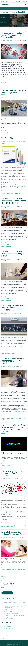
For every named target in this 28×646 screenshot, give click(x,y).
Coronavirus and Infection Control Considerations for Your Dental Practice (12, 35)
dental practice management (10, 633)
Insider (6, 353)
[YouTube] (25, 1)
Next (2, 580)
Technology (7, 465)
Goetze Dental (11, 353)
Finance (23, 525)
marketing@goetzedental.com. (20, 186)
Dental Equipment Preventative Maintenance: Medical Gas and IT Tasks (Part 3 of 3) (13, 200)
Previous (3, 576)
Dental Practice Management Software (13, 525)
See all (2, 638)
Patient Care (7, 84)
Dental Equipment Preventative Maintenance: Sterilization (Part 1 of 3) (13, 361)
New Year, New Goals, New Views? (11, 613)
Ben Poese (7, 434)
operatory (13, 411)
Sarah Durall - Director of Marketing (12, 96)
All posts (3, 578)
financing (17, 569)
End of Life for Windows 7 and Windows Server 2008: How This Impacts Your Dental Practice (13, 428)
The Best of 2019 (8, 138)
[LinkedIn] (22, 1)
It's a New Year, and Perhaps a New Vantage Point (13, 91)
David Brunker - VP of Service (11, 206)
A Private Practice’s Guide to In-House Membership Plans (12, 533)
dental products (16, 193)
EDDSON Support (18, 642)
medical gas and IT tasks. (20, 411)
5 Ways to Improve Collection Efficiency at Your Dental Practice (13, 473)
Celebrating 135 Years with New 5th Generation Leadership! (12, 307)
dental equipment (8, 193)
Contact (19, 1)
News (12, 84)
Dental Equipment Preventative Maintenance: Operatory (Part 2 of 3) (13, 253)
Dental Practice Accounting (7, 526)
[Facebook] (23, 1)
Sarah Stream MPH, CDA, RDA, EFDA (12, 40)
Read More (3, 82)
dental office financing (9, 569)
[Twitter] (26, 1)
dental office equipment (10, 244)
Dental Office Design (9, 132)
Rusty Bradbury (8, 478)
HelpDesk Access (10, 642)
